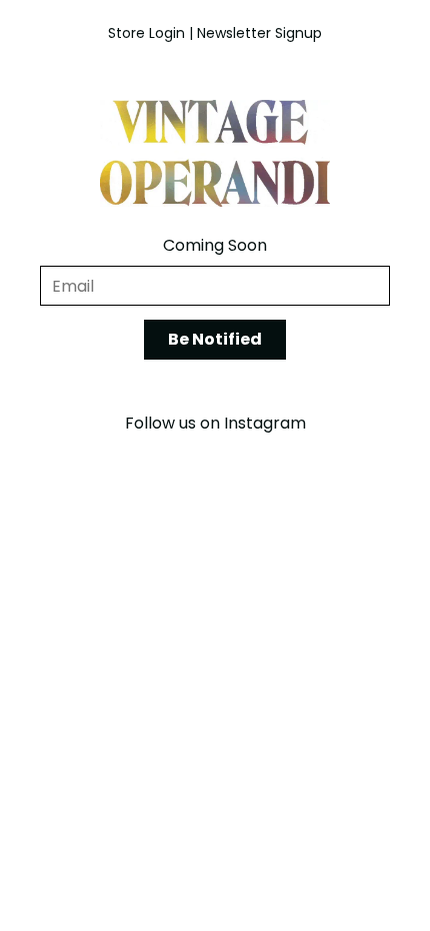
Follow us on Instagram (215, 423)
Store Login (146, 33)
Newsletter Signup (259, 33)
